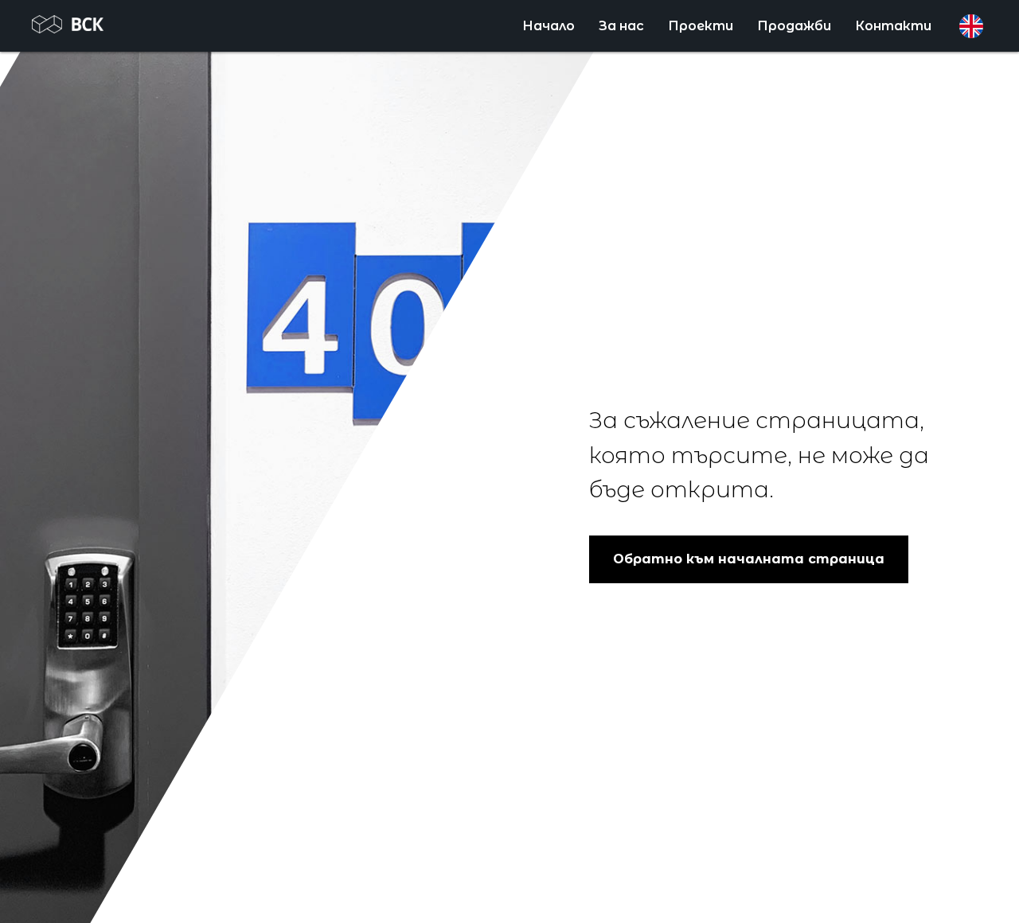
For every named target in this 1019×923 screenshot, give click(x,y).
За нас (621, 25)
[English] (971, 26)
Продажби (794, 25)
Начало (548, 25)
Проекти (700, 25)
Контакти (893, 25)
